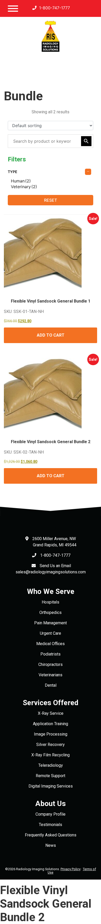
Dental (50, 685)
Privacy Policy (71, 869)
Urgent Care (50, 633)
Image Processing (50, 734)
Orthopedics (50, 612)
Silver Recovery (50, 744)
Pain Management (50, 622)
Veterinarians (50, 674)
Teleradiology (50, 765)
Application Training (50, 723)
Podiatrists (50, 654)
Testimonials (50, 824)
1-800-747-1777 (54, 7)
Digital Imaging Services (50, 786)
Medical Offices (50, 643)
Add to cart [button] (50, 335)
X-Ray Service (50, 713)
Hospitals (50, 602)
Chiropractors (50, 664)
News (50, 845)
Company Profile (50, 814)
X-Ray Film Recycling (50, 754)
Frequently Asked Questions (50, 835)
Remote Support (50, 775)
